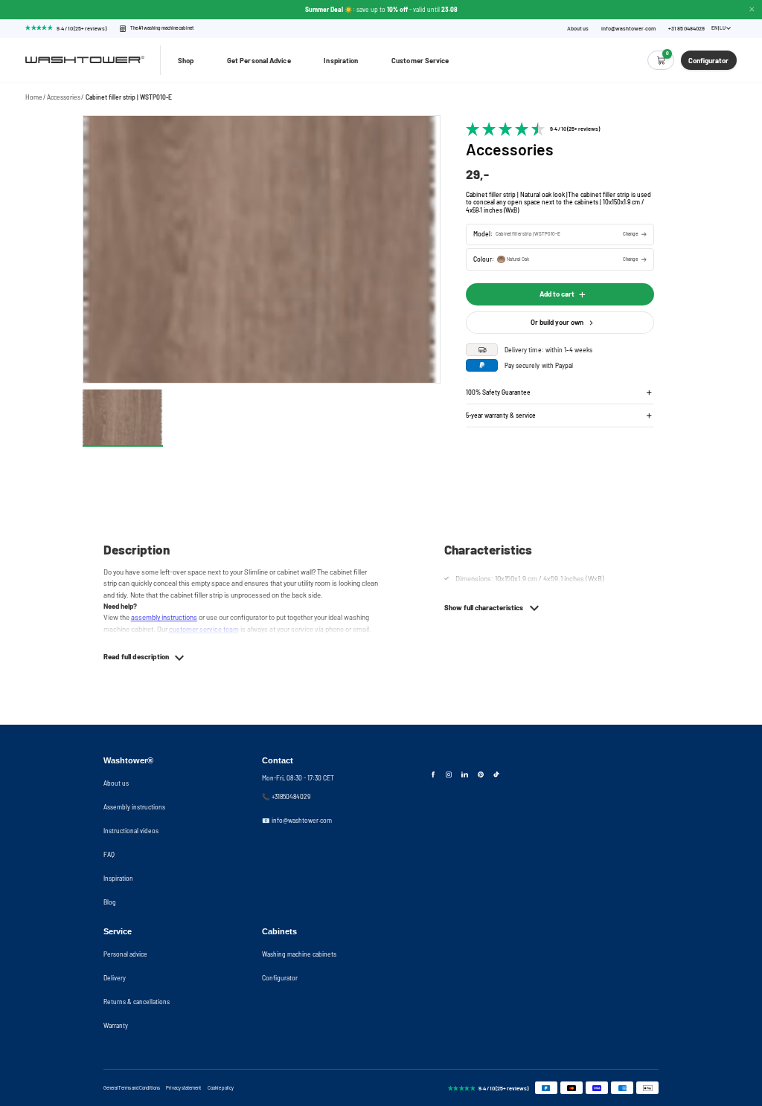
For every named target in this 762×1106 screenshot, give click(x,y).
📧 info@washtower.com (297, 820)
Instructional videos (131, 831)
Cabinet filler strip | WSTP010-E (129, 97)
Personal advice (125, 954)
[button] (560, 234)
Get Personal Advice (259, 60)
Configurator (280, 978)
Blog (109, 902)
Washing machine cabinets (299, 954)
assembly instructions (164, 616)
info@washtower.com (628, 28)
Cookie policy (221, 1087)
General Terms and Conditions (131, 1087)
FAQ (109, 854)
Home (33, 97)
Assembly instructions (134, 807)
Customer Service (420, 60)
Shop (185, 60)
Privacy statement (183, 1087)
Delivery (114, 978)
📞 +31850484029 (286, 796)
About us (578, 28)
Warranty (115, 1025)
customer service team (204, 628)
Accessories (63, 97)
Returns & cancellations (136, 1001)
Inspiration (341, 60)
